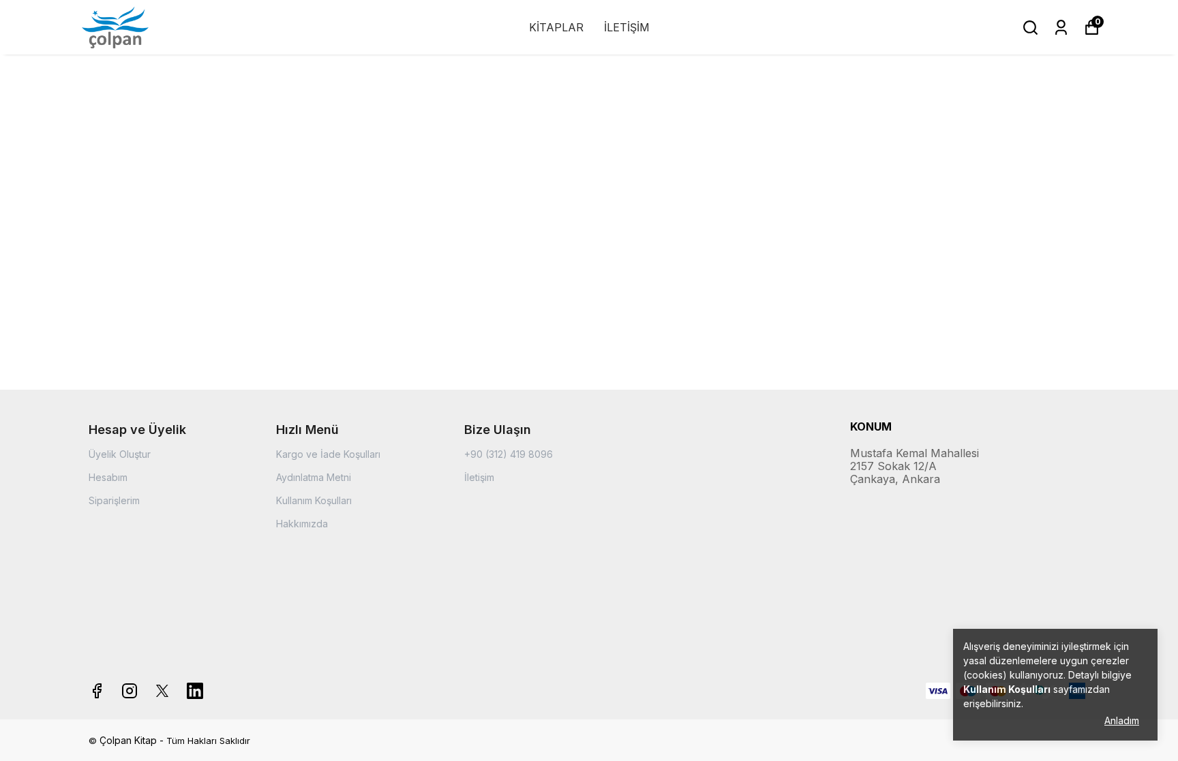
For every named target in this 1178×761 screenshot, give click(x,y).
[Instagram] (129, 691)
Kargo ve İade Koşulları (328, 454)
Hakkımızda (302, 523)
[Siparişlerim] (1061, 27)
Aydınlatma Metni (313, 477)
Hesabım (108, 477)
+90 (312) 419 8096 (508, 454)
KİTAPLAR (556, 27)
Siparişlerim (114, 500)
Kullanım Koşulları (314, 500)
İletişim (479, 477)
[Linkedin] (195, 691)
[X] (162, 691)
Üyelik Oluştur (120, 454)
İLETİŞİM (627, 27)
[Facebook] (97, 691)
